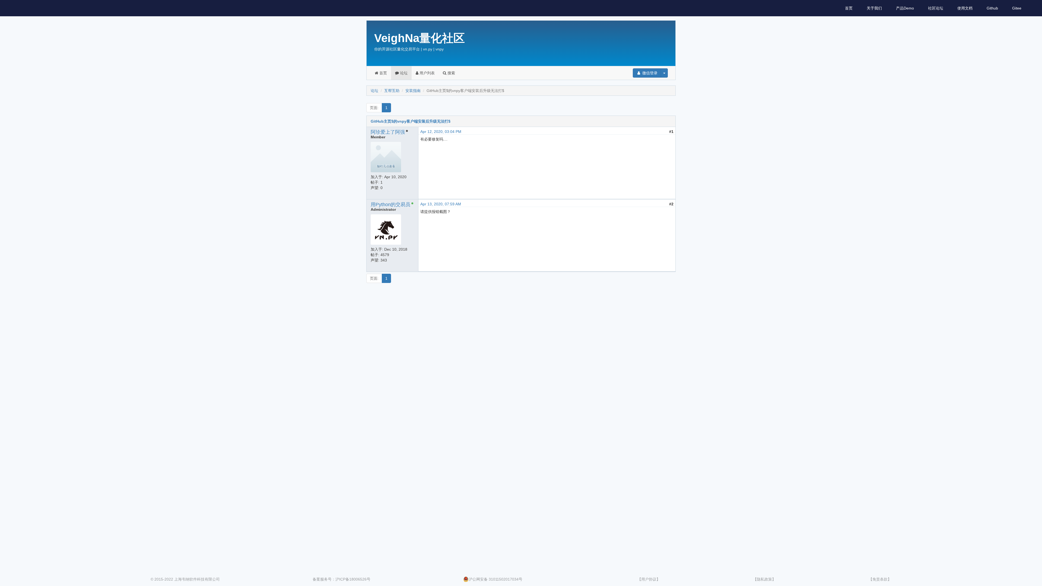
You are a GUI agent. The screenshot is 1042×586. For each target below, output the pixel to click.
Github (992, 8)
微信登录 (649, 73)
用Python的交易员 (390, 204)
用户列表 (426, 73)
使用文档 (965, 8)
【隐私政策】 (764, 579)
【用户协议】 (648, 579)
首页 (849, 8)
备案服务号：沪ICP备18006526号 (341, 579)
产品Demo (905, 8)
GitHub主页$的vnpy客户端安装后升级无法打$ (410, 121)
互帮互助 (391, 90)
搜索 (450, 73)
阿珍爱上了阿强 (388, 132)
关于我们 (874, 8)
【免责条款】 (880, 579)
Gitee (1016, 8)
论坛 (403, 73)
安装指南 (413, 90)
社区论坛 (935, 8)
